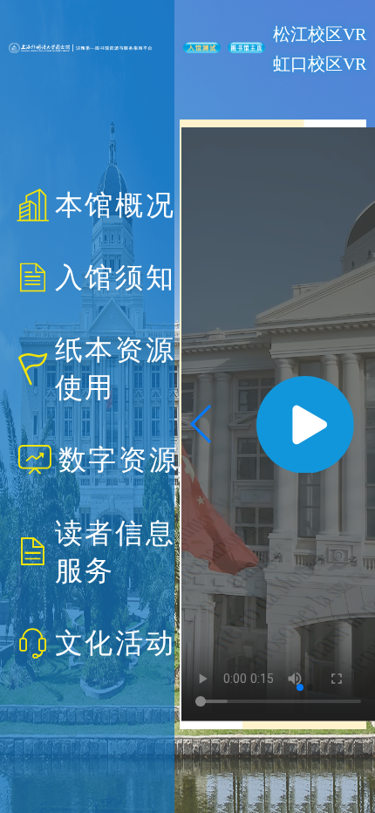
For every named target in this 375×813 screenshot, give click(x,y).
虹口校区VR (319, 63)
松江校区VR (319, 34)
